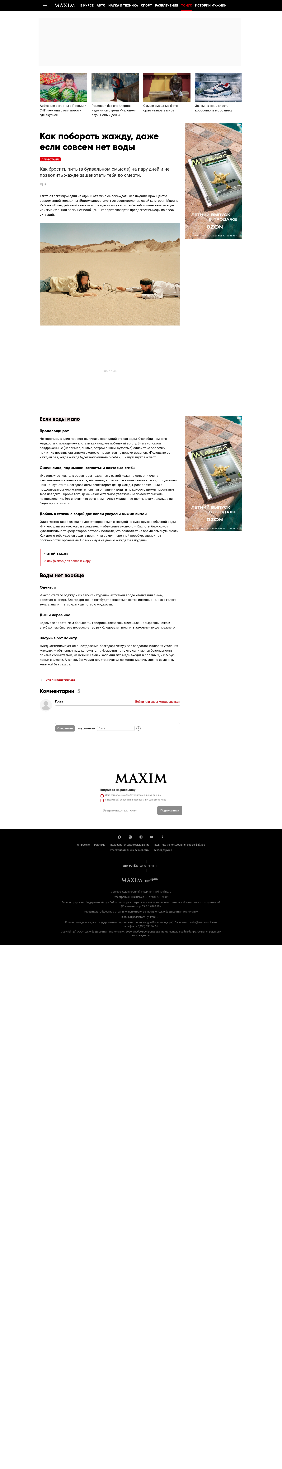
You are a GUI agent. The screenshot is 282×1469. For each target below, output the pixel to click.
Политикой (113, 799)
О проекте (83, 844)
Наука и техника (123, 5)
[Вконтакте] (130, 836)
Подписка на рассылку (118, 790)
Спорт (146, 5)
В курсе (87, 5)
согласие (115, 795)
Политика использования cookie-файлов (179, 844)
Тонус (186, 5)
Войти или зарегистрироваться (157, 701)
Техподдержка (163, 850)
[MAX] (119, 836)
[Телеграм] (141, 836)
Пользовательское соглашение (129, 844)
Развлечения (166, 5)
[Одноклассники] (162, 836)
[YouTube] (151, 836)
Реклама (99, 844)
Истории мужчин (211, 5)
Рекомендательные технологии (129, 850)
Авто (101, 5)
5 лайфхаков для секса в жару (67, 561)
